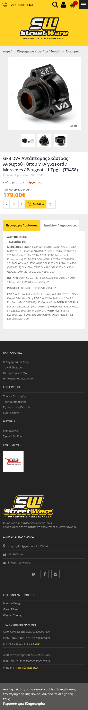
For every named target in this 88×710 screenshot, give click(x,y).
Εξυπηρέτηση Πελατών (17, 407)
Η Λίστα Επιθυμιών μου (18, 378)
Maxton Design (12, 603)
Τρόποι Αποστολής (14, 402)
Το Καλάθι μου (12, 367)
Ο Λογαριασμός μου (16, 362)
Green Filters (10, 609)
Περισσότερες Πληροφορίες (24, 703)
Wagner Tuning (12, 615)
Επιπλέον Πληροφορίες (60, 225)
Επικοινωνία (10, 431)
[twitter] (34, 574)
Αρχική (7, 51)
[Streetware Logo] (44, 27)
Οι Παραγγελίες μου (15, 373)
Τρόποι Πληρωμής (14, 396)
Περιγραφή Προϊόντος (21, 225)
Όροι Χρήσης (11, 413)
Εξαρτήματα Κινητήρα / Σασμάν (39, 51)
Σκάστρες (72, 51)
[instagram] (55, 574)
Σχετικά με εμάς (13, 436)
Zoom (74, 126)
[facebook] (45, 574)
